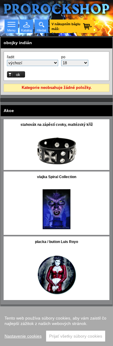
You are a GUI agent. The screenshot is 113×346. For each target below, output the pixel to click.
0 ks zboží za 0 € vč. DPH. (66, 27)
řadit (10, 57)
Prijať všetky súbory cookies (75, 336)
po (63, 57)
